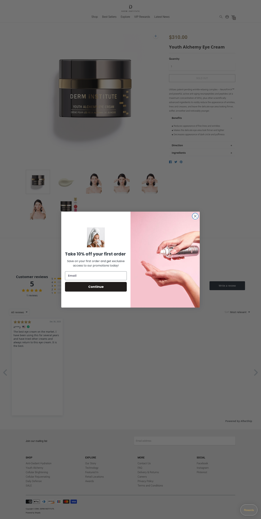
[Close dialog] (195, 216)
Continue (96, 286)
